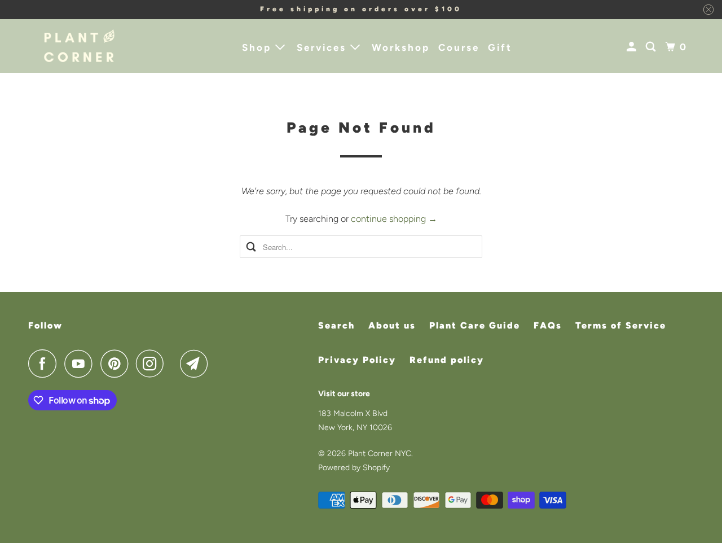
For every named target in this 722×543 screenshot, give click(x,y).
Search (336, 325)
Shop (258, 47)
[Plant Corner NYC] (79, 46)
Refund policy (447, 359)
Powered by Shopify (354, 467)
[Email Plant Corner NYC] (197, 363)
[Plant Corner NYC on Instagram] (153, 363)
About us (392, 325)
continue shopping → (394, 218)
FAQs (548, 325)
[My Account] (633, 47)
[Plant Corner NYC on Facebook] (45, 363)
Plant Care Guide (474, 325)
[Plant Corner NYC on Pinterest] (117, 363)
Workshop (401, 47)
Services (323, 47)
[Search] (652, 47)
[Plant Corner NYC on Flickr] (175, 363)
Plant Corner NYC (379, 453)
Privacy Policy (357, 359)
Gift (500, 47)
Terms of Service (620, 325)
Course (458, 47)
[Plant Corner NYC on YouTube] (81, 363)
